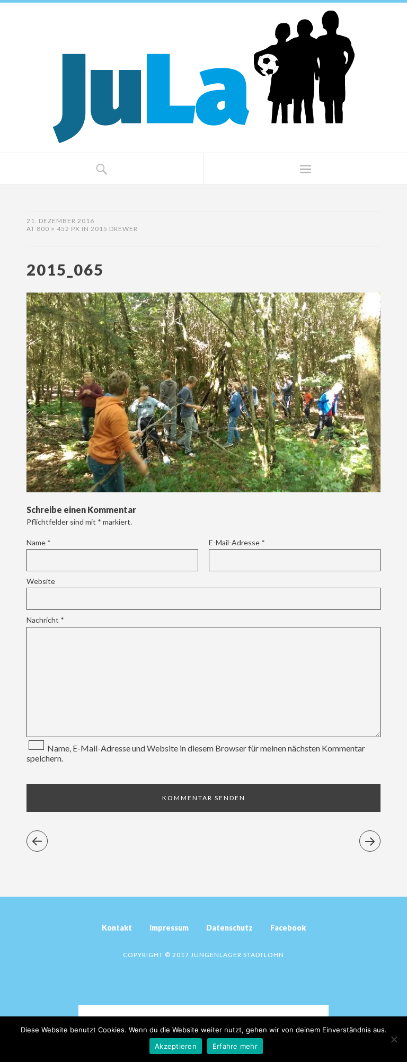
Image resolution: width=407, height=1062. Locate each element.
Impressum (169, 927)
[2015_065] (203, 489)
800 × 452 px (58, 229)
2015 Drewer (114, 229)
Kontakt (117, 927)
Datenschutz (229, 927)
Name (38, 542)
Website (40, 581)
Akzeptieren (176, 1046)
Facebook (288, 927)
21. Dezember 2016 (60, 221)
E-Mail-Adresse (237, 542)
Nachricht (45, 619)
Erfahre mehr (235, 1046)
